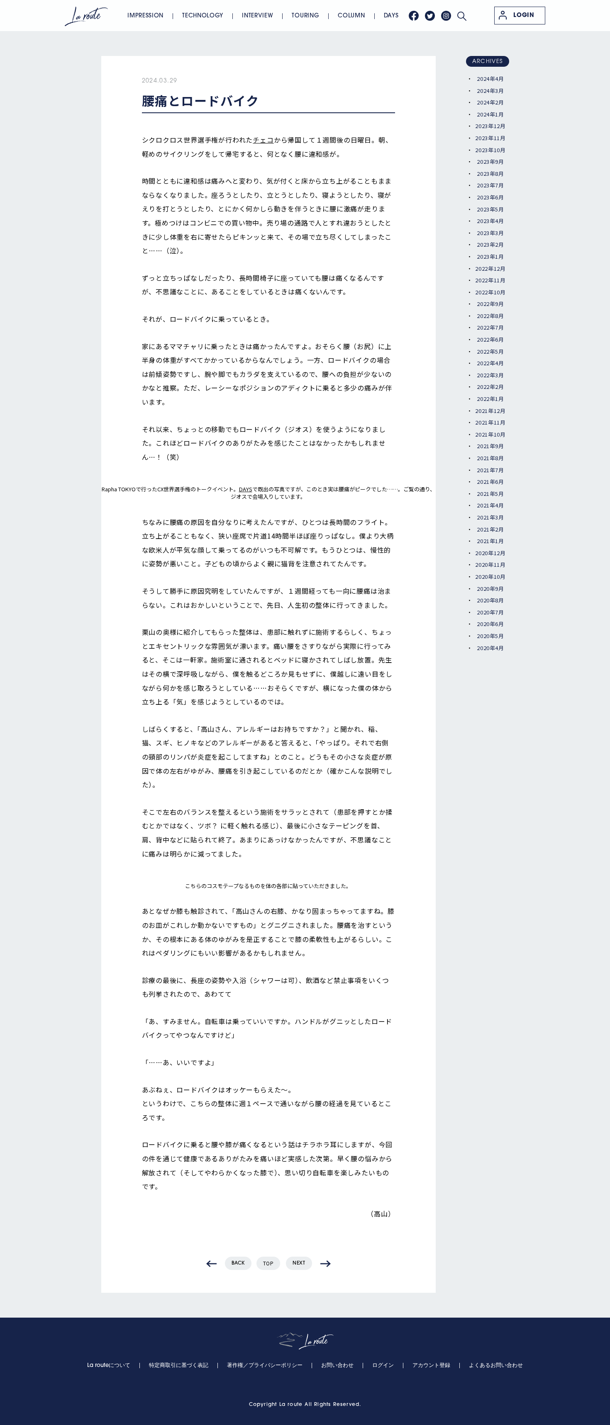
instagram (446, 16)
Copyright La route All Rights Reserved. (305, 1404)
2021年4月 (490, 505)
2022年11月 (490, 280)
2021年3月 (490, 517)
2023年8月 (490, 173)
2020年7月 (490, 612)
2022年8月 (490, 316)
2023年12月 (490, 126)
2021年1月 (490, 541)
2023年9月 (490, 161)
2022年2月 (490, 387)
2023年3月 (490, 233)
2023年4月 (490, 221)
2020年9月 (490, 588)
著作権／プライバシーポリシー (265, 1365)
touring (305, 16)
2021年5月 (490, 494)
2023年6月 (490, 197)
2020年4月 (490, 648)
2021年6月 (490, 482)
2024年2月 (490, 102)
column (351, 16)
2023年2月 (490, 244)
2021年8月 (490, 458)
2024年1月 (490, 114)
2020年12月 (490, 553)
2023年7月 (490, 185)
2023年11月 (490, 138)
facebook (414, 16)
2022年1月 (490, 399)
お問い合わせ (337, 1365)
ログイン (383, 1365)
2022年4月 (490, 363)
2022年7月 (490, 327)
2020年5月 (490, 636)
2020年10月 (490, 576)
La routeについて (108, 1365)
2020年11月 (490, 564)
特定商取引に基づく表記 (178, 1365)
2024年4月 (490, 79)
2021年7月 (490, 470)
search (461, 16)
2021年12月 (490, 411)
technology (202, 16)
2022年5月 (490, 351)
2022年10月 (490, 292)
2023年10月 (490, 150)
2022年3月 (490, 375)
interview (257, 16)
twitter (430, 16)
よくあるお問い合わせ (496, 1365)
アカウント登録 (431, 1365)
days (391, 16)
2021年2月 (490, 529)
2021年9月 (490, 446)
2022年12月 (490, 268)
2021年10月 (490, 434)
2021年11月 (490, 422)
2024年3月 (490, 91)
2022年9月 (490, 304)
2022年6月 (490, 339)
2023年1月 (490, 256)
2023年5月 (490, 209)
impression (145, 16)
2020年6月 (490, 624)
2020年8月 (490, 600)
